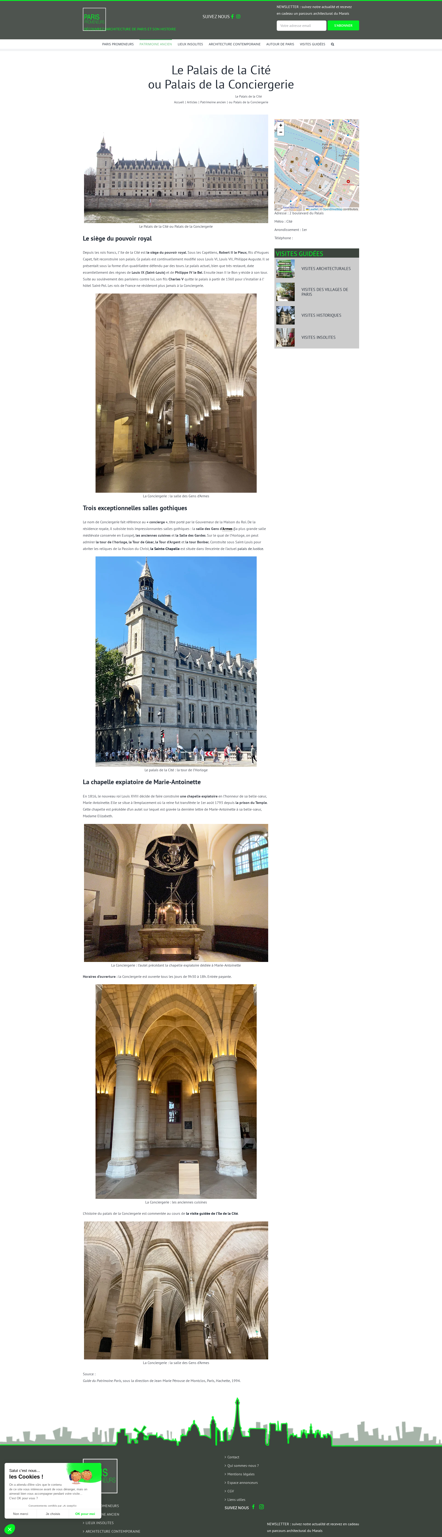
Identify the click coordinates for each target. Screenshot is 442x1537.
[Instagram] (261, 1507)
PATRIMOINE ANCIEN (102, 1514)
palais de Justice (250, 548)
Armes (227, 528)
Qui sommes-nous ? (243, 1465)
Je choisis (53, 1514)
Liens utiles (236, 1499)
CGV (230, 1491)
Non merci (20, 1514)
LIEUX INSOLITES (100, 1523)
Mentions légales (241, 1474)
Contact (233, 1457)
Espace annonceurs (242, 1482)
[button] (332, 44)
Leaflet (313, 209)
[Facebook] (253, 1507)
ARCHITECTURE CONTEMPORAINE (113, 1531)
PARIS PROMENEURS (102, 1506)
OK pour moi (85, 1514)
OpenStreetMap (333, 209)
